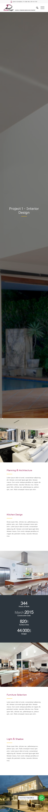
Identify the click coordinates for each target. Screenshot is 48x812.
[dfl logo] (20, 7)
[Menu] (41, 7)
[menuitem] (36, 7)
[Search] (36, 7)
